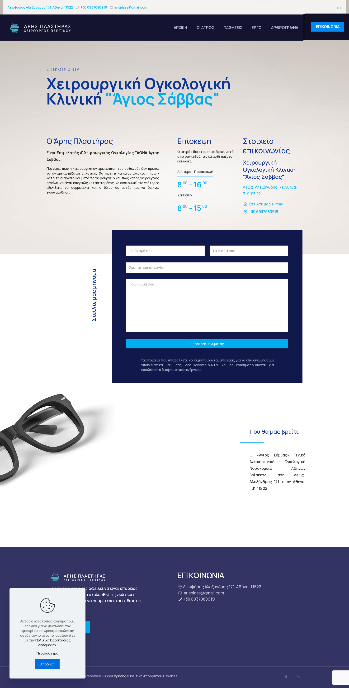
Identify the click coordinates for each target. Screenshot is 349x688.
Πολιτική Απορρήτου (145, 676)
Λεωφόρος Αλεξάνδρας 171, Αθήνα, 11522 (40, 7)
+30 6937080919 (93, 7)
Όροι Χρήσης (115, 676)
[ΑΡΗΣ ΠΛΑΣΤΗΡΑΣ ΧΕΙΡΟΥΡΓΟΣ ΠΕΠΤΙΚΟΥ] (41, 27)
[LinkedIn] (338, 7)
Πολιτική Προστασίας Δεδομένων (53, 642)
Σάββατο (184, 195)
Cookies (171, 676)
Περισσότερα (47, 653)
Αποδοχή (47, 664)
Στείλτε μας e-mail (266, 204)
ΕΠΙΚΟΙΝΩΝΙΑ (328, 26)
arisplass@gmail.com (130, 7)
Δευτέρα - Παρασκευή (195, 171)
